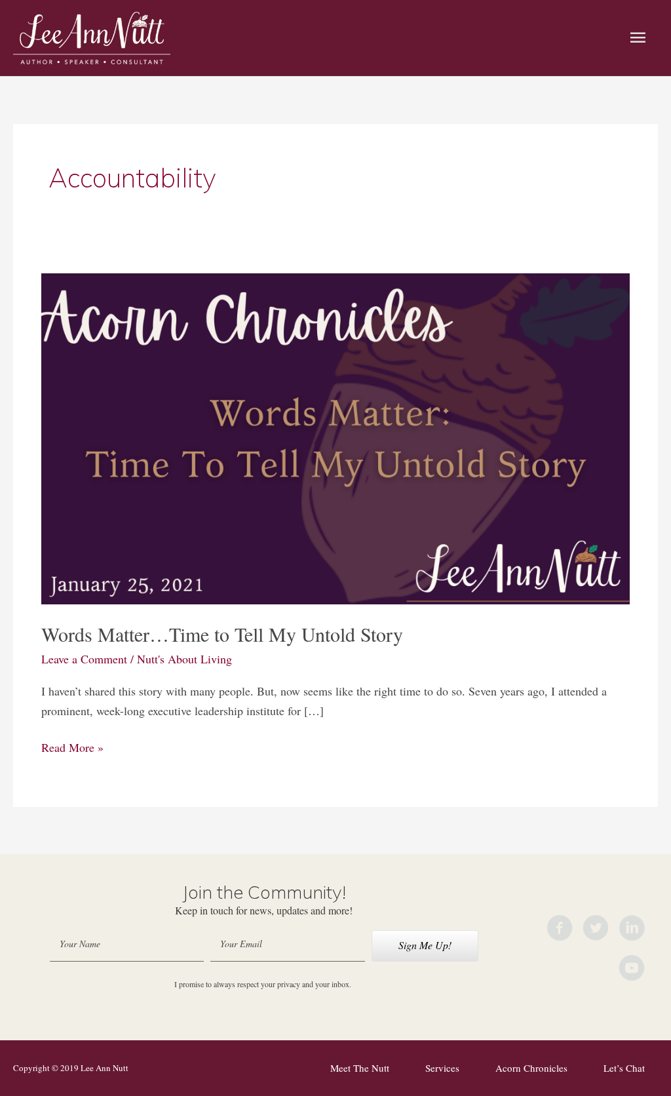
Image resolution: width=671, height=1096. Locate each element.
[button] (425, 946)
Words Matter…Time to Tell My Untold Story (222, 634)
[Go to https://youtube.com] (632, 970)
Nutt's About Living (184, 659)
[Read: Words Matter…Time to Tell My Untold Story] (335, 437)
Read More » (72, 748)
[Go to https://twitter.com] (596, 930)
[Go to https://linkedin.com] (632, 930)
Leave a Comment (84, 659)
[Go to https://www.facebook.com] (559, 930)
